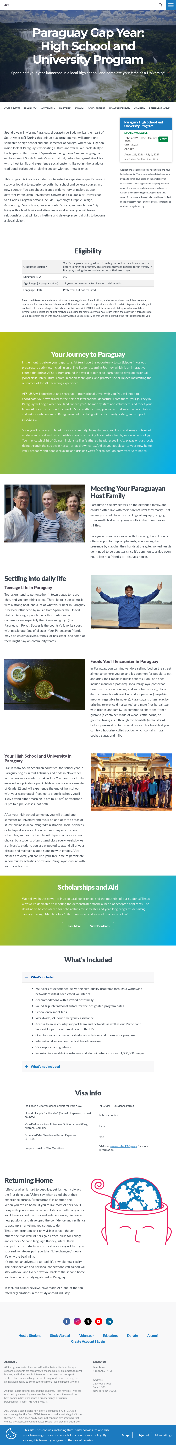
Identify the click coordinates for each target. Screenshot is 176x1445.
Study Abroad (60, 1335)
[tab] (88, 977)
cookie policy (92, 1435)
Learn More (74, 926)
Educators (110, 1335)
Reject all (144, 1435)
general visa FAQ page (123, 1146)
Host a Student (30, 1335)
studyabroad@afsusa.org (132, 206)
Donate (132, 1335)
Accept (126, 1435)
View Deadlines (99, 926)
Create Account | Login (88, 1341)
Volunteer (86, 1335)
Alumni (152, 1335)
